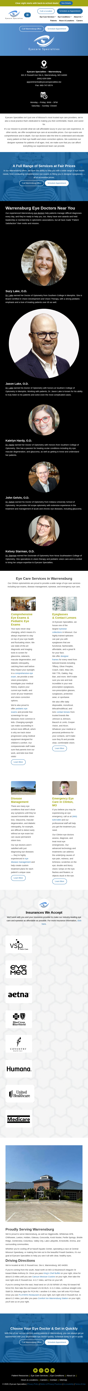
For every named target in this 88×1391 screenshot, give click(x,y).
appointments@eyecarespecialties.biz (44, 82)
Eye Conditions (64, 17)
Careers (79, 21)
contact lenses (63, 712)
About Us (77, 17)
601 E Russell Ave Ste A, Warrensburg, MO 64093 (44, 75)
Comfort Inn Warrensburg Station (53, 1298)
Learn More (18, 762)
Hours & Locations (66, 21)
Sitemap (63, 1380)
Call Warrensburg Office (31, 29)
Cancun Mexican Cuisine (43, 1277)
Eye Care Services (47, 17)
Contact (53, 1380)
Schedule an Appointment (69, 11)
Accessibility (68, 1384)
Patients (53, 21)
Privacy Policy (33, 1384)
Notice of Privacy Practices (51, 1384)
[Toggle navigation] (27, 15)
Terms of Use (80, 1384)
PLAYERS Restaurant (29, 1295)
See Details (66, 3)
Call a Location (46, 11)
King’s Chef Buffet (52, 1273)
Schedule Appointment (57, 29)
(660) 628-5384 (44, 78)
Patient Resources (20, 1375)
